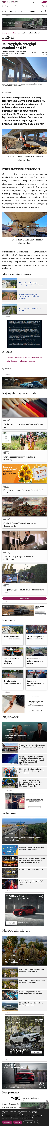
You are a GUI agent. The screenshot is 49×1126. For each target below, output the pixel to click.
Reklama (12, 1104)
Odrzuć (17, 1122)
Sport (40, 11)
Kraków (12, 956)
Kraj (4, 11)
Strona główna (6, 33)
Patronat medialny (9, 1107)
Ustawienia (29, 1122)
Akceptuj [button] (7, 1122)
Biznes (12, 11)
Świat (21, 11)
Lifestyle (30, 11)
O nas (4, 1104)
